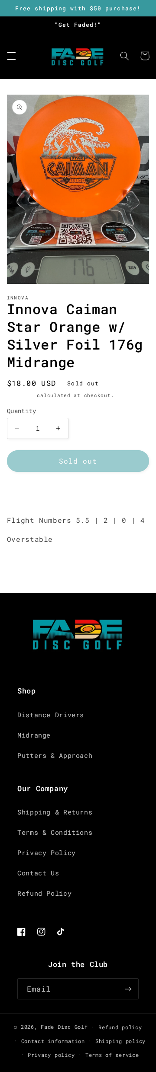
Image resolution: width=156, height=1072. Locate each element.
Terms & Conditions (54, 832)
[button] (11, 56)
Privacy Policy (46, 853)
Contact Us (38, 873)
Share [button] (27, 493)
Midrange (34, 735)
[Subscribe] (128, 988)
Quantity (21, 411)
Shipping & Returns (54, 812)
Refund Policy (44, 893)
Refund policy (120, 1027)
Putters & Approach (54, 755)
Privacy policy (51, 1055)
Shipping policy (120, 1041)
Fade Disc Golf (64, 1027)
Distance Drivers (50, 715)
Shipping (20, 395)
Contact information (53, 1041)
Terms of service (112, 1055)
